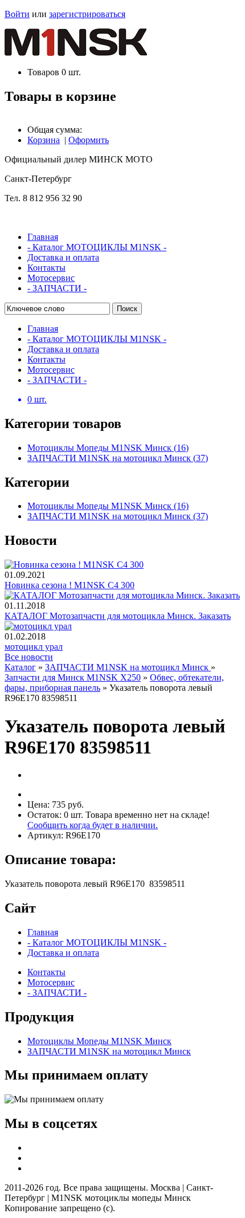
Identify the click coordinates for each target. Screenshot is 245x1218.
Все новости (29, 657)
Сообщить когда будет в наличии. (92, 825)
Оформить (88, 140)
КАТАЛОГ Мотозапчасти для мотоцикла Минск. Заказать (118, 616)
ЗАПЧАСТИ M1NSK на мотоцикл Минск (128, 667)
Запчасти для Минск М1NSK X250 (73, 677)
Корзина (43, 140)
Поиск (127, 308)
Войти (17, 14)
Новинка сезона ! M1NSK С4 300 (69, 585)
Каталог (20, 667)
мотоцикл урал (34, 646)
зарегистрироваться (87, 14)
